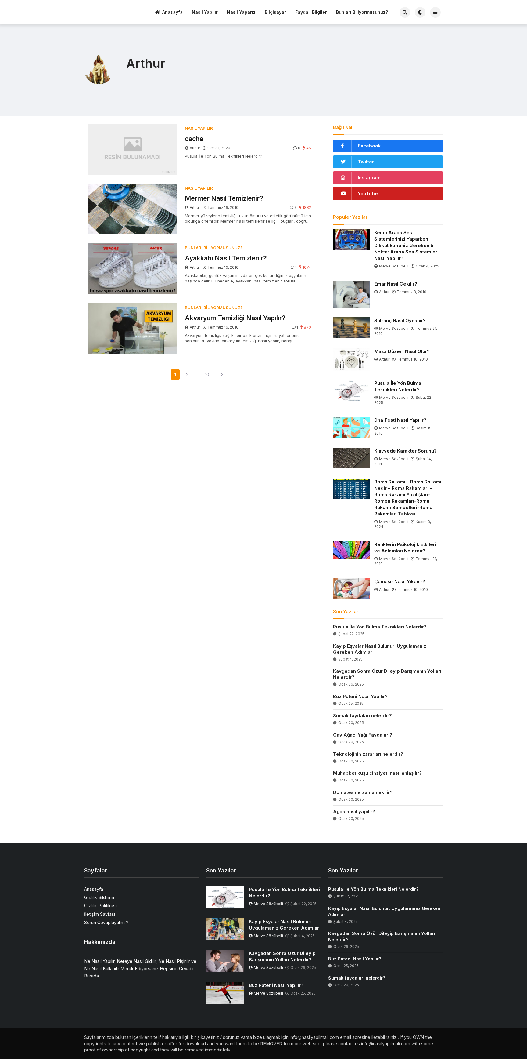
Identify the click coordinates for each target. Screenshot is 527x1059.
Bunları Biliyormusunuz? (362, 12)
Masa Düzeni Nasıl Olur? (402, 351)
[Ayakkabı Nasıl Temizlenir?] (132, 268)
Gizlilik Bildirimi (99, 897)
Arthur (195, 148)
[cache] (132, 149)
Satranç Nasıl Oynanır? (400, 320)
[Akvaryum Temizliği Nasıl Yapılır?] (132, 328)
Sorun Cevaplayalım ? (106, 922)
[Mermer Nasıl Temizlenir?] (132, 209)
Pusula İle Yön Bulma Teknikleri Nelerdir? (397, 386)
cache (194, 139)
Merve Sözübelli (393, 266)
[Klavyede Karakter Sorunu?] (351, 458)
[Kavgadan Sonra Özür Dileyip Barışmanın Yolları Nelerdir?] (225, 961)
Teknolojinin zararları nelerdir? (368, 754)
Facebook (369, 146)
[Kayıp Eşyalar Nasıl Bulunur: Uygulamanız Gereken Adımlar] (225, 929)
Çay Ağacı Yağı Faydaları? (362, 735)
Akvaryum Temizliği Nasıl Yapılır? (235, 318)
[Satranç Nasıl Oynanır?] (351, 327)
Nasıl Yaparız (241, 12)
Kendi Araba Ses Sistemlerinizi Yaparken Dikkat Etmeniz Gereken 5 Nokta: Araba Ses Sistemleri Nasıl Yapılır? (406, 245)
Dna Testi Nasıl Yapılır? (400, 420)
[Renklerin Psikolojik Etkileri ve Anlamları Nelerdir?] (351, 550)
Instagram (369, 177)
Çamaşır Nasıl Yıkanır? (399, 581)
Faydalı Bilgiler (311, 12)
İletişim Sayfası (99, 914)
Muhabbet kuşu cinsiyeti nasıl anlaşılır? (377, 773)
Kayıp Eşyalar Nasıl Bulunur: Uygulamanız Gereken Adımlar (379, 649)
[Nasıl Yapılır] (107, 11)
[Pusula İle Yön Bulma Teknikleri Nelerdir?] (351, 390)
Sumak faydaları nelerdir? (362, 716)
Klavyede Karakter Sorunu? (405, 451)
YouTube (368, 193)
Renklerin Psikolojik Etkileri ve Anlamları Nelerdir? (405, 547)
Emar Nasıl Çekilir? (395, 284)
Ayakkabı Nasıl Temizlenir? (226, 258)
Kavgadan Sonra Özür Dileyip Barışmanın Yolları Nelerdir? (387, 674)
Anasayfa (172, 12)
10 (207, 374)
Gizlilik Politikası (100, 905)
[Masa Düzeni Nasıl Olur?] (351, 359)
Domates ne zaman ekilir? (363, 792)
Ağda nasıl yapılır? (354, 811)
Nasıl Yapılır (205, 12)
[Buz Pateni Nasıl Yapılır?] (225, 993)
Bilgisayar (275, 12)
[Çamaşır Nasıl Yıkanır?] (351, 588)
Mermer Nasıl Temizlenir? (224, 198)
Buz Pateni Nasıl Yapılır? (360, 696)
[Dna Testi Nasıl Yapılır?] (351, 427)
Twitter (366, 162)
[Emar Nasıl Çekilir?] (351, 294)
